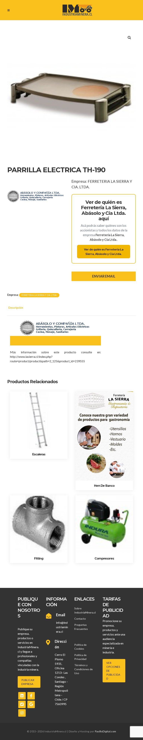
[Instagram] (22, 713)
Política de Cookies (80, 646)
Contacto (80, 618)
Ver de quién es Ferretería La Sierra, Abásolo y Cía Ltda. (103, 251)
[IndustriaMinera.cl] (77, 10)
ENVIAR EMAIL (103, 276)
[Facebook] (31, 696)
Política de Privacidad (80, 656)
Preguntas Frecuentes (81, 626)
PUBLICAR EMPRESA (27, 682)
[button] (129, 37)
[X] (22, 704)
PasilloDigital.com (105, 731)
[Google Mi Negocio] (31, 704)
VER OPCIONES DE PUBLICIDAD (113, 670)
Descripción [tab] (15, 307)
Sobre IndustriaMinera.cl (85, 610)
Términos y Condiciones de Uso (83, 669)
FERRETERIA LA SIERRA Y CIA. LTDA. (39, 295)
